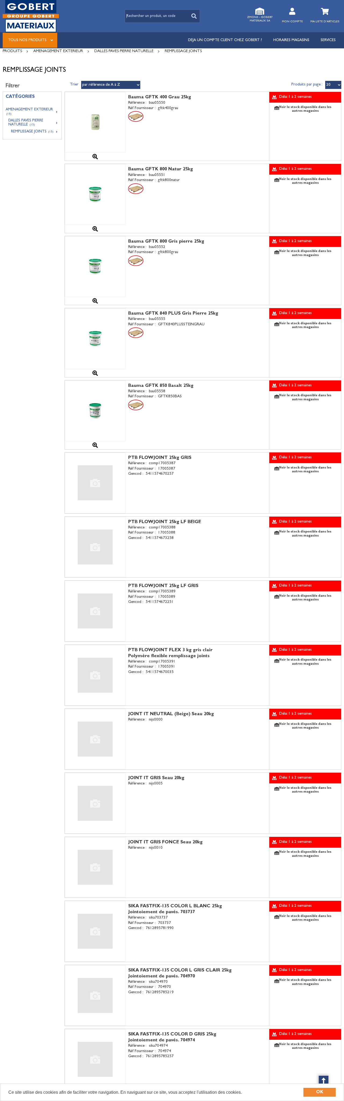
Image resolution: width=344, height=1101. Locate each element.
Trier (74, 85)
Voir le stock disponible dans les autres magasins (305, 109)
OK (319, 1092)
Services (328, 40)
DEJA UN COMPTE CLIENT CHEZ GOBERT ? (225, 40)
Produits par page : (306, 85)
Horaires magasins (291, 40)
